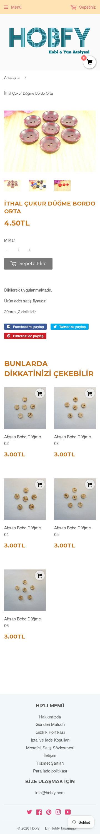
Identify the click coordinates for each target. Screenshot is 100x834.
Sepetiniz (87, 7)
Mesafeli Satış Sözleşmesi (50, 747)
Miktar (9, 240)
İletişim (50, 755)
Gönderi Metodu (50, 724)
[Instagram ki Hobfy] (58, 812)
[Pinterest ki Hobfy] (49, 812)
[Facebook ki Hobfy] (39, 812)
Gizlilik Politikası (50, 732)
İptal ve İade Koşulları (50, 740)
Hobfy (35, 828)
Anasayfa (11, 77)
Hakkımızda (50, 717)
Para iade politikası (50, 771)
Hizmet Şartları (50, 763)
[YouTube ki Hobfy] (68, 812)
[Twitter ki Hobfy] (29, 812)
